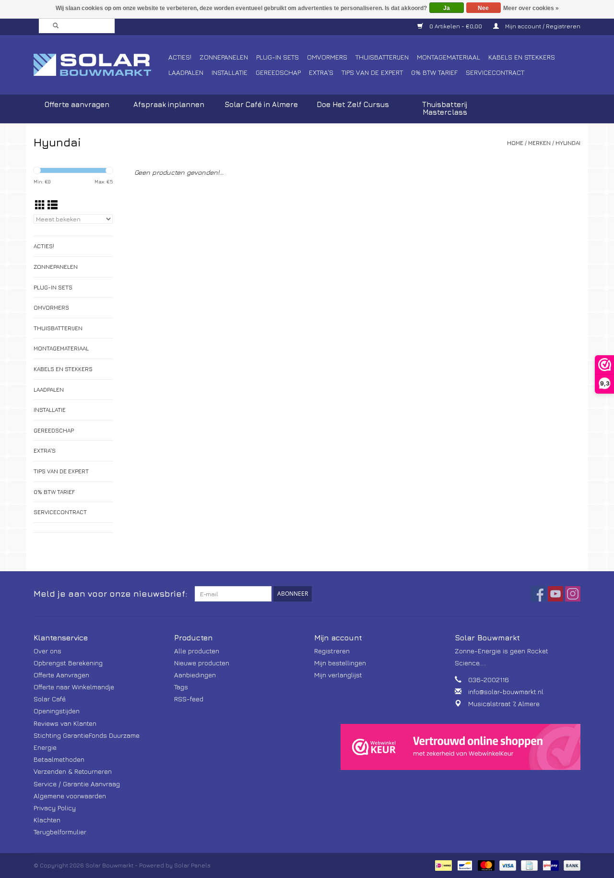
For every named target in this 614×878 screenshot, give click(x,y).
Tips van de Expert (372, 72)
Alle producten (196, 651)
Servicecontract (495, 72)
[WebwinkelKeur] (460, 747)
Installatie (230, 72)
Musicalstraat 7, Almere (504, 703)
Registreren (332, 651)
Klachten (47, 820)
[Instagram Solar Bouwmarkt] (572, 593)
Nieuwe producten (201, 663)
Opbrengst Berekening (68, 663)
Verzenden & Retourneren (73, 771)
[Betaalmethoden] (442, 864)
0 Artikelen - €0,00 (456, 26)
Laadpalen (185, 72)
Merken (539, 142)
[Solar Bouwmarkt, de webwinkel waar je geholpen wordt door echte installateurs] (99, 65)
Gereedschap (278, 72)
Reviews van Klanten (65, 723)
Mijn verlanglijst (338, 675)
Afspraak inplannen (168, 104)
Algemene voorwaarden (70, 796)
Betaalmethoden (59, 759)
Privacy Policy (55, 808)
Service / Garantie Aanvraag (77, 784)
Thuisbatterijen (382, 57)
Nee (483, 8)
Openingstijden (57, 711)
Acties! (179, 57)
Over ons (47, 651)
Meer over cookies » (531, 8)
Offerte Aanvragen (61, 675)
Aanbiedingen (195, 675)
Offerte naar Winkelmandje (74, 687)
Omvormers (327, 57)
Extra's (321, 72)
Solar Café (50, 699)
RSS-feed (188, 699)
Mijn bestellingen (340, 663)
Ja (446, 8)
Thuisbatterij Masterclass (444, 108)
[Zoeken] (53, 26)
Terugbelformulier (60, 832)
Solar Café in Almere (261, 104)
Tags (181, 687)
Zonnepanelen (224, 57)
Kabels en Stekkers (521, 57)
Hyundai (567, 142)
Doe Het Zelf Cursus (353, 104)
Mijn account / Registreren (542, 26)
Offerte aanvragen (77, 104)
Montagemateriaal (448, 57)
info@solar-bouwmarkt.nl (505, 691)
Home (515, 142)
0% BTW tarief (434, 72)
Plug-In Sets (277, 57)
